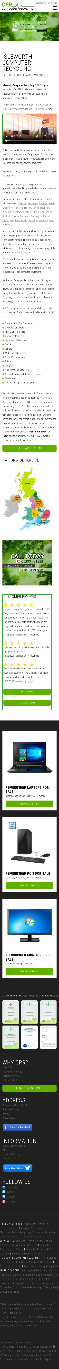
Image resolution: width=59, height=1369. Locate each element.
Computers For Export (39, 1359)
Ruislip (36, 211)
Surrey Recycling (9, 1287)
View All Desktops (29, 885)
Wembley (43, 220)
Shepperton (46, 211)
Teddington (7, 220)
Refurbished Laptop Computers (41, 1266)
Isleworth (6, 211)
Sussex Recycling (31, 1287)
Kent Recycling (41, 1279)
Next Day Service (10, 1075)
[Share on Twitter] (17, 1171)
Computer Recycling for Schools (33, 1240)
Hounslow (45, 207)
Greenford (7, 207)
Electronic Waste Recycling (15, 1232)
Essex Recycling (22, 1279)
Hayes (36, 207)
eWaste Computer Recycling (27, 1253)
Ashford (23, 203)
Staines (15, 216)
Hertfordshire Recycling (39, 1283)
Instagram (12, 1201)
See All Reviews (26, 692)
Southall (6, 216)
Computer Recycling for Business (19, 1245)
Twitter (10, 1191)
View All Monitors (29, 971)
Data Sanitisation (39, 1346)
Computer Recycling (36, 1223)
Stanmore (25, 216)
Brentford (32, 203)
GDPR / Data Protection (13, 1145)
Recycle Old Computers (34, 1228)
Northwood (18, 211)
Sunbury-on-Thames (41, 216)
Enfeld (52, 203)
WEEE (5, 1150)
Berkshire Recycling (24, 1274)
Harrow (27, 207)
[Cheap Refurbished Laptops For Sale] (29, 756)
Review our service (27, 703)
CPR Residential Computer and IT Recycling (23, 108)
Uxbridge (33, 220)
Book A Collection (30, 448)
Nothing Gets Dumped (13, 1080)
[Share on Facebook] (17, 1130)
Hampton (18, 207)
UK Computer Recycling (34, 1270)
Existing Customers (48, 3)
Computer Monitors (11, 1266)
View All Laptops (29, 803)
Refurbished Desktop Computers (34, 1262)
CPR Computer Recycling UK (16, 1304)
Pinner (28, 211)
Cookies (6, 1158)
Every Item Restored (12, 1071)
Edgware (43, 203)
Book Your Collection (29, 1088)
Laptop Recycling (9, 1291)
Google (30, 681)
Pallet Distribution (10, 1346)
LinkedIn (11, 1196)
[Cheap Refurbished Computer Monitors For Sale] (29, 924)
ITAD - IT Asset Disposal (27, 1236)
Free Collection (10, 1067)
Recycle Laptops (9, 1228)
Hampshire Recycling (12, 1283)
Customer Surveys (25, 1351)
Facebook (12, 1187)
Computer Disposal (36, 1249)
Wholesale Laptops (34, 1355)
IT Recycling (50, 1287)
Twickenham (21, 220)
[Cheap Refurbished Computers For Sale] (29, 842)
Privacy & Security (11, 1154)
